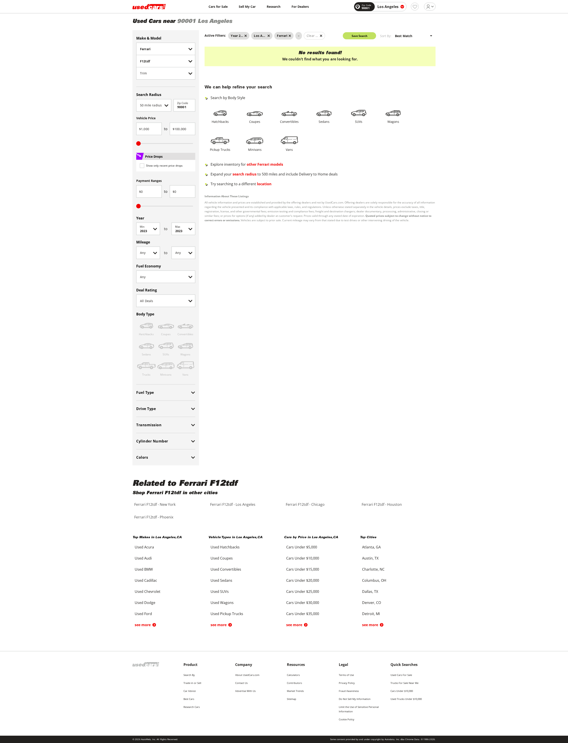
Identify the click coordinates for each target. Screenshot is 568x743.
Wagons (393, 122)
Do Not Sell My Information (355, 699)
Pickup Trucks (220, 149)
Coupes (254, 122)
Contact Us (241, 683)
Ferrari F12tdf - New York (155, 504)
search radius (244, 174)
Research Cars (191, 707)
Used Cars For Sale (401, 675)
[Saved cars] (415, 6)
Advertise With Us (245, 691)
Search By (189, 675)
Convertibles (289, 122)
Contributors (294, 683)
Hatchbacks (220, 122)
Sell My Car (247, 6)
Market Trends (295, 691)
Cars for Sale (218, 6)
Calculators (293, 675)
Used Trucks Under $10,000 (406, 699)
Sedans (324, 122)
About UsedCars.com (247, 675)
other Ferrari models (265, 164)
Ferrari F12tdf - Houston (382, 504)
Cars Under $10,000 (401, 691)
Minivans (255, 149)
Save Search (359, 36)
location (264, 184)
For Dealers (300, 6)
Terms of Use (346, 675)
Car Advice (189, 691)
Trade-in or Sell (192, 683)
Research (273, 6)
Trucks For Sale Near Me (404, 683)
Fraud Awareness (349, 691)
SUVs (358, 122)
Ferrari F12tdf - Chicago (305, 504)
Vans (289, 149)
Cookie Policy (346, 719)
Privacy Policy (347, 683)
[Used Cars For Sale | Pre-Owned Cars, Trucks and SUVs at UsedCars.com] (149, 7)
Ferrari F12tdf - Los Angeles (232, 504)
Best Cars (188, 699)
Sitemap (291, 699)
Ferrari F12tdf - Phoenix (153, 517)
